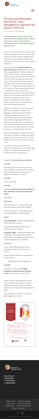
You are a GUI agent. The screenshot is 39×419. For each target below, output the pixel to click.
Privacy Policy (10, 406)
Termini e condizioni (18, 408)
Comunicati (11, 31)
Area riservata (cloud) (23, 403)
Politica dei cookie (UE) (24, 406)
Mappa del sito (10, 401)
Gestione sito (11, 403)
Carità (6, 31)
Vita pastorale (20, 31)
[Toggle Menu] (32, 10)
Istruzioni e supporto (24, 401)
